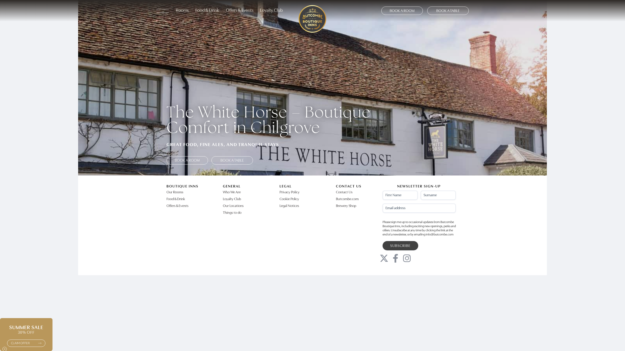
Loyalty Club (271, 10)
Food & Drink (207, 10)
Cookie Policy (289, 199)
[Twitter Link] (384, 258)
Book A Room (402, 11)
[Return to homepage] (312, 11)
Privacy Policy (290, 192)
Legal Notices (289, 206)
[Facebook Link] (395, 258)
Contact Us (344, 192)
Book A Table (448, 11)
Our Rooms (175, 192)
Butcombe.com (347, 199)
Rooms (182, 10)
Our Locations (233, 206)
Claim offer (20, 343)
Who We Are (232, 192)
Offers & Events (239, 10)
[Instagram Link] (407, 258)
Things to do (232, 213)
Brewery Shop (346, 206)
